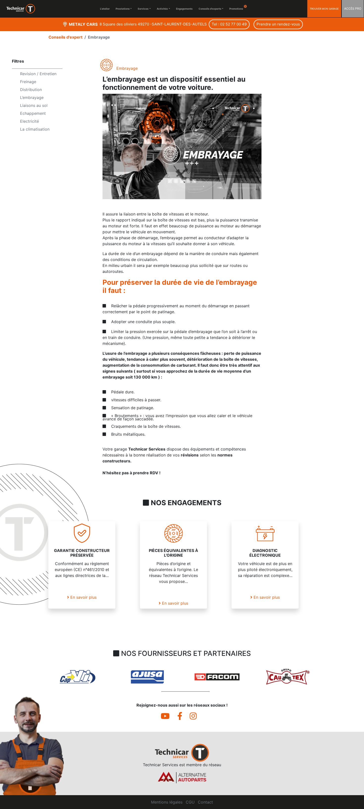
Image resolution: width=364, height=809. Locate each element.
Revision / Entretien (38, 73)
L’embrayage (32, 97)
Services (143, 8)
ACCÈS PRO (352, 8)
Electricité (29, 121)
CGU (190, 802)
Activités (162, 8)
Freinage (28, 81)
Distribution (31, 89)
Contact (205, 802)
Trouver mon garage (324, 8)
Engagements (184, 8)
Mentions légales (166, 802)
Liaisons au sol (34, 105)
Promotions (236, 8)
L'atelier (105, 8)
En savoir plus (83, 597)
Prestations (123, 8)
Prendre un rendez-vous (278, 24)
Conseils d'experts (210, 8)
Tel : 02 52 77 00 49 (229, 24)
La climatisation (35, 129)
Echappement (33, 113)
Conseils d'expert (65, 37)
